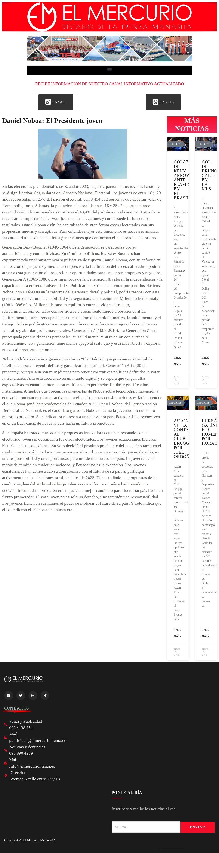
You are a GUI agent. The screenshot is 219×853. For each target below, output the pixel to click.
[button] (109, 69)
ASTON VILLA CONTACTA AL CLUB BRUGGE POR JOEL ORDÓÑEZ (185, 438)
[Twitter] (20, 695)
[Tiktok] (45, 695)
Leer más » (177, 361)
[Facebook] (8, 695)
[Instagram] (32, 695)
